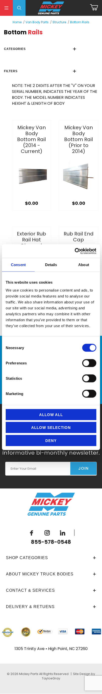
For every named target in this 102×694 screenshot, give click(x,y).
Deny (51, 440)
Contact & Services (30, 590)
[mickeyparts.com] (51, 7)
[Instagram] (47, 533)
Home (17, 22)
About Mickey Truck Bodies (40, 574)
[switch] (89, 363)
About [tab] (83, 265)
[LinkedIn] (62, 533)
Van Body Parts (37, 22)
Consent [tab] (18, 265)
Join (83, 468)
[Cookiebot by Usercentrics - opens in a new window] (74, 251)
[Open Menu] (6, 8)
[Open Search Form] (19, 8)
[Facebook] (31, 533)
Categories (15, 49)
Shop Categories (27, 558)
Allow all (51, 414)
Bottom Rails (79, 22)
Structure (59, 22)
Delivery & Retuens (30, 607)
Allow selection (51, 427)
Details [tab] (51, 265)
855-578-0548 (51, 542)
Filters (11, 71)
